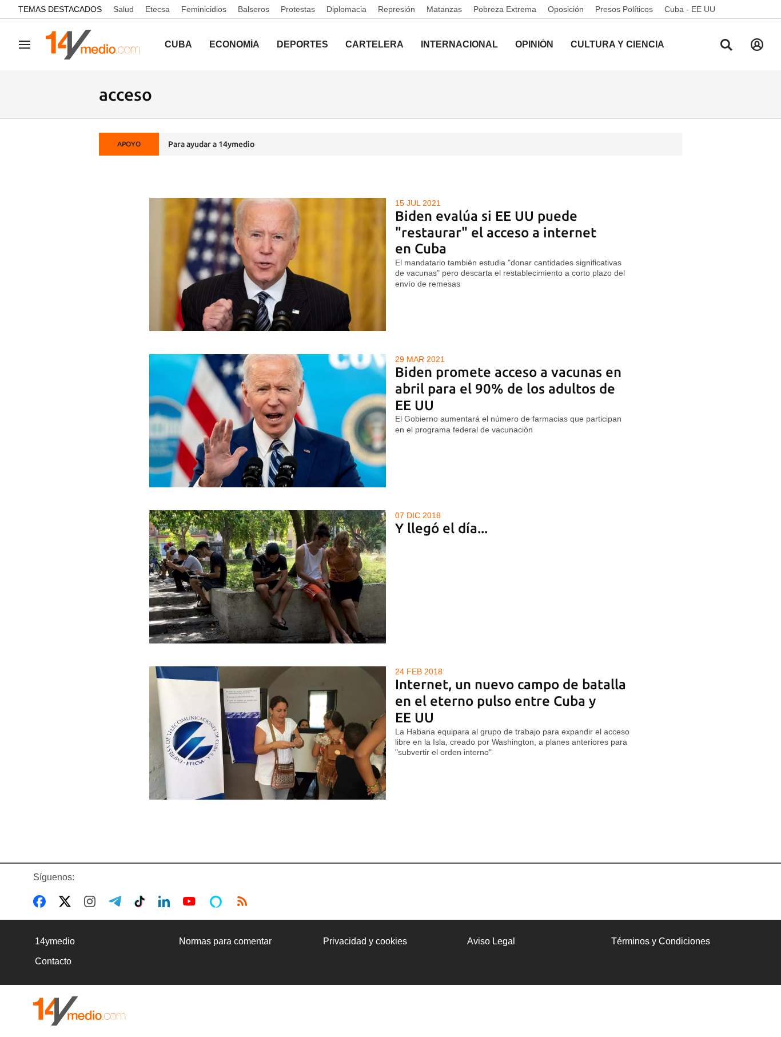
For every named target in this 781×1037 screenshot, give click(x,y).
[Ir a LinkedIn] (166, 901)
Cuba (178, 44)
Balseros (253, 9)
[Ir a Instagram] (92, 901)
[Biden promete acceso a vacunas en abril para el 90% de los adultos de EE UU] (267, 420)
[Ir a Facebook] (41, 901)
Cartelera (374, 44)
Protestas (298, 9)
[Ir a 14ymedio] (97, 44)
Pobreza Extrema (504, 9)
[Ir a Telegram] (117, 901)
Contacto (53, 961)
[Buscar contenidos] (726, 46)
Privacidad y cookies (365, 941)
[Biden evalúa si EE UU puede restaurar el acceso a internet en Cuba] (267, 264)
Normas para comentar (225, 941)
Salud (123, 9)
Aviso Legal (491, 941)
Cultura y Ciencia (617, 44)
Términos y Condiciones (660, 941)
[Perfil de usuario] (757, 44)
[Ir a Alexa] (218, 901)
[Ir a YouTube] (191, 901)
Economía (234, 44)
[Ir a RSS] (245, 901)
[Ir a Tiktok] (142, 901)
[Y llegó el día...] (267, 576)
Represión (396, 9)
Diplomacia (346, 9)
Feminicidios (203, 9)
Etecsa (157, 9)
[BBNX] (79, 1011)
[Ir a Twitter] (67, 901)
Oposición (566, 9)
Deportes (302, 44)
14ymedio (55, 941)
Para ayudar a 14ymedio (211, 144)
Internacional (459, 44)
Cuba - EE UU (689, 9)
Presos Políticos (624, 9)
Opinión (534, 44)
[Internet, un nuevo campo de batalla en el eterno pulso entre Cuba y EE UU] (267, 733)
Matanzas (444, 9)
